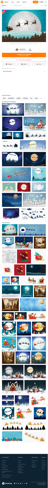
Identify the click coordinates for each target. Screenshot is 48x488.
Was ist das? (13, 68)
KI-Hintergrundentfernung (7, 474)
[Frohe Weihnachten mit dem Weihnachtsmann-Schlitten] (33, 213)
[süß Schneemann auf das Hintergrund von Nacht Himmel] (8, 400)
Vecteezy (4, 461)
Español (42, 461)
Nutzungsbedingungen (40, 483)
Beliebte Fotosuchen (20, 469)
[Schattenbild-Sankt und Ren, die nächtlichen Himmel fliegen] (13, 108)
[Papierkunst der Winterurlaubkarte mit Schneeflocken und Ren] (39, 186)
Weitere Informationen (7, 70)
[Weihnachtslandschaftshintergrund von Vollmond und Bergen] (11, 291)
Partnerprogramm (22, 463)
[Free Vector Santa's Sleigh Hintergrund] (12, 123)
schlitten (18, 97)
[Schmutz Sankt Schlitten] (24, 186)
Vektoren (6, 2)
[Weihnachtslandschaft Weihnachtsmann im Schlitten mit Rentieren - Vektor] (24, 242)
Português (43, 463)
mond (4, 97)
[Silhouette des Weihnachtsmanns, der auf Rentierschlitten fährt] (35, 134)
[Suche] (42, 5)
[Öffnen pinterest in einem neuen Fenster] (20, 483)
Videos (18, 2)
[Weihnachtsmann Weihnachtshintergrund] (10, 229)
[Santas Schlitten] (18, 134)
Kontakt (33, 461)
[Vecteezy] (2, 2)
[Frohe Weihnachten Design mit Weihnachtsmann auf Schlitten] (35, 123)
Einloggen (41, 1)
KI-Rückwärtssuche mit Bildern (7, 471)
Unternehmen (5, 465)
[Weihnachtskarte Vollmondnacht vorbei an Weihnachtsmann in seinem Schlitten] (27, 291)
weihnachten (11, 97)
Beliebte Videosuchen (20, 471)
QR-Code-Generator (6, 476)
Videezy (3, 463)
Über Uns (34, 463)
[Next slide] (43, 97)
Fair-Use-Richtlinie (40, 485)
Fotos (12, 2)
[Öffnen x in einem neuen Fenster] (24, 483)
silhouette (25, 97)
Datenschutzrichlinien (41, 484)
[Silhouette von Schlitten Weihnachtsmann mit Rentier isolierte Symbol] (10, 144)
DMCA (19, 461)
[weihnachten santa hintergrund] (34, 158)
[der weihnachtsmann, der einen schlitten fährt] (15, 280)
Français (42, 467)
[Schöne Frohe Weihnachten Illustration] (39, 174)
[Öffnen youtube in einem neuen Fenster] (26, 483)
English (42, 459)
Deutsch (42, 465)
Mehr (42, 468)
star (31, 97)
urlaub (36, 97)
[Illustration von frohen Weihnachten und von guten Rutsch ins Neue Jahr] (34, 199)
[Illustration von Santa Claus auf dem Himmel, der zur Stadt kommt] (35, 108)
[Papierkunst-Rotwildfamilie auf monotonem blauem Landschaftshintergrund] (12, 199)
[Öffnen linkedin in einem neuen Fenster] (18, 483)
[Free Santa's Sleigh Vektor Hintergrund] (11, 213)
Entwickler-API (5, 468)
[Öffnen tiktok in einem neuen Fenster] (22, 483)
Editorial (24, 2)
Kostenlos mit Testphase (24, 55)
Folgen (30, 50)
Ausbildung (4, 467)
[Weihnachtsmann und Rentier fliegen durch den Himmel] (16, 174)
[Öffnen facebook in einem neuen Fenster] (14, 483)
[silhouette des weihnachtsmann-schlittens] (12, 425)
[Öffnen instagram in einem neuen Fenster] (16, 483)
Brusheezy (4, 459)
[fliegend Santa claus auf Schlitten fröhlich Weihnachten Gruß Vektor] (32, 229)
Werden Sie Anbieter (34, 466)
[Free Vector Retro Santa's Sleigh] (9, 186)
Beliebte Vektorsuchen (21, 466)
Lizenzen (20, 459)
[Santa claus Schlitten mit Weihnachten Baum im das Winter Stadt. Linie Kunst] (9, 256)
